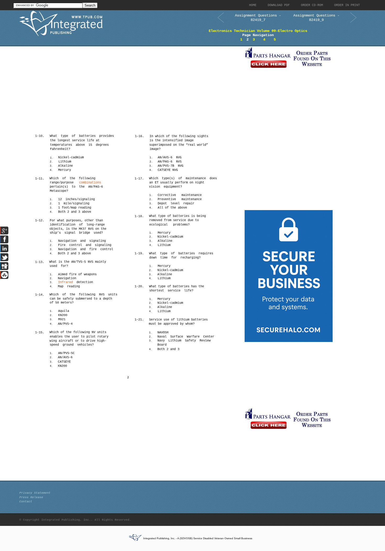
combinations (90, 182)
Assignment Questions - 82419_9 (316, 17)
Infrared (65, 282)
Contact (25, 501)
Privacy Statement (35, 492)
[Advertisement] (130, 83)
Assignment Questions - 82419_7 (258, 17)
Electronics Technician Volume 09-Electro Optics (258, 31)
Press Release (31, 497)
